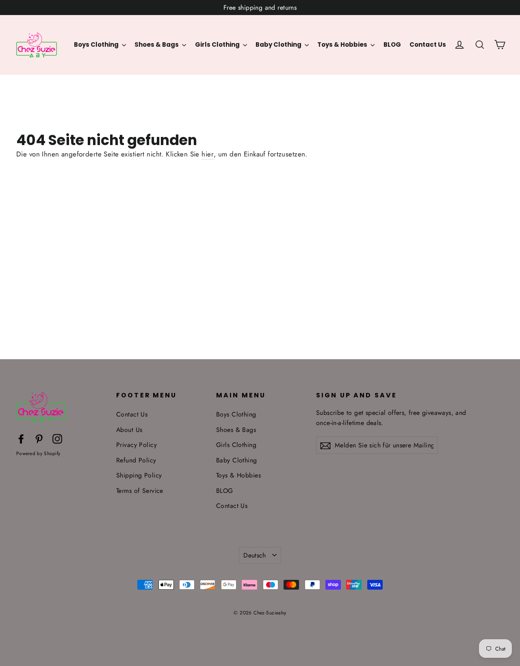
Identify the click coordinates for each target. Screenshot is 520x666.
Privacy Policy (136, 444)
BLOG (392, 44)
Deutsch (254, 555)
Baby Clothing (279, 44)
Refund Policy (136, 460)
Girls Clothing (218, 44)
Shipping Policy (139, 475)
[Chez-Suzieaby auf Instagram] (57, 438)
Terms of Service (139, 490)
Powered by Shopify (38, 453)
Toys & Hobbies (342, 44)
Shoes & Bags (157, 44)
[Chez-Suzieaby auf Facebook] (21, 438)
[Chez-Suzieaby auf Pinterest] (39, 438)
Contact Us (428, 44)
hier (208, 154)
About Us (129, 429)
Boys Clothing (97, 44)
